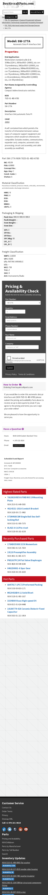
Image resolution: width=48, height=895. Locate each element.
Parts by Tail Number (10, 850)
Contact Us (6, 807)
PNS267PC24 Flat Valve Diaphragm (24, 560)
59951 (7, 122)
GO (24, 12)
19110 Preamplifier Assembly (21, 552)
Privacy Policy (11, 374)
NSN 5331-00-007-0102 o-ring (14, 892)
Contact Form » (19, 445)
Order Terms (7, 811)
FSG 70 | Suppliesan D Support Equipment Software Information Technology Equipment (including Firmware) (22, 21)
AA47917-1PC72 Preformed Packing (25, 584)
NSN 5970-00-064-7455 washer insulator (18, 876)
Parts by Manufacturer (11, 846)
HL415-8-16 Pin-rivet (17, 528)
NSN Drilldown (8, 842)
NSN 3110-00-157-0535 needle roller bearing (20, 869)
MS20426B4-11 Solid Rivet (20, 592)
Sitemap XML (7, 819)
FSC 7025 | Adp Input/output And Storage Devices (22, 25)
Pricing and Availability (11, 838)
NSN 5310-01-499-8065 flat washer (16, 862)
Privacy (5, 815)
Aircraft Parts (36, 12)
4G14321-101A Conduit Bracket (23, 508)
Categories (10, 17)
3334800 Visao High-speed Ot (22, 600)
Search (5, 854)
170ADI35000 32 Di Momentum (22, 544)
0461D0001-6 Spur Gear (19, 568)
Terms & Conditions (26, 374)
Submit (10, 368)
